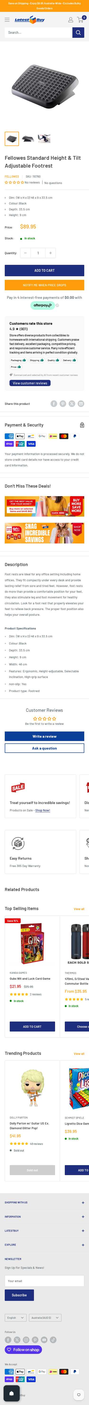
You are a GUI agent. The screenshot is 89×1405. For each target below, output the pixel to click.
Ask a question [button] (44, 748)
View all (79, 909)
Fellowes (12, 176)
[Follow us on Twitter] (17, 1340)
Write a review (45, 736)
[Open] (12, 1393)
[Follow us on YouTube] (44, 1340)
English (11, 1317)
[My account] (70, 19)
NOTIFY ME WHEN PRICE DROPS (44, 285)
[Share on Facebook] (54, 403)
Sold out (32, 1170)
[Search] (78, 32)
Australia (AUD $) (41, 1317)
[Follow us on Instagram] (26, 1340)
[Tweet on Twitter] (72, 403)
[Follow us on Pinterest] (35, 1340)
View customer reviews (30, 383)
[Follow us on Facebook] (8, 1340)
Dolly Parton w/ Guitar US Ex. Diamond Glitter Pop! (29, 1125)
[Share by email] (81, 403)
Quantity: (11, 253)
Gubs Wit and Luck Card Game (30, 978)
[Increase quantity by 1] (51, 253)
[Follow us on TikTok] (53, 1340)
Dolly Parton (19, 1117)
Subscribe (19, 1295)
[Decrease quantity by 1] (25, 253)
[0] (80, 20)
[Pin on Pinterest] (63, 403)
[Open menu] (7, 20)
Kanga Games (18, 972)
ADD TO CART (44, 270)
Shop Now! (42, 810)
